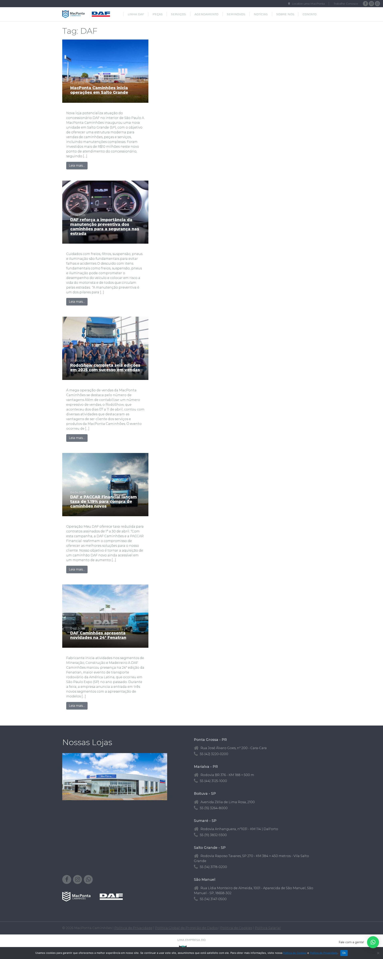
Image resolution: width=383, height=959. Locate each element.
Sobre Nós (285, 14)
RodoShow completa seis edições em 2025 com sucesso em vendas (105, 367)
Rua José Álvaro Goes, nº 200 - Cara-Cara (233, 748)
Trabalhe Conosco (346, 3)
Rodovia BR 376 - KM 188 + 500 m (227, 775)
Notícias (261, 14)
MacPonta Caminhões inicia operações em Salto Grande (99, 90)
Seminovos (236, 14)
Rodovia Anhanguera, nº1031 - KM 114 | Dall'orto (239, 829)
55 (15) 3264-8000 (214, 808)
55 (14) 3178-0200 (213, 867)
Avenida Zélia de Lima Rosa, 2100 (227, 802)
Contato (310, 14)
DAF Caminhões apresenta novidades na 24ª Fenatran (98, 635)
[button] (373, 942)
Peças (158, 14)
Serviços (178, 14)
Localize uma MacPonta (308, 3)
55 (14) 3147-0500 (213, 899)
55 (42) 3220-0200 (214, 754)
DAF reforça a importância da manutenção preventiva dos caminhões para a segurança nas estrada (104, 226)
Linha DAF (136, 14)
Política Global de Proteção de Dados (186, 928)
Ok (344, 952)
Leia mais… (78, 165)
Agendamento (206, 14)
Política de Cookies (236, 928)
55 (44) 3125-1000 (213, 781)
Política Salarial (268, 928)
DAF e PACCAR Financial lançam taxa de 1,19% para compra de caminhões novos (103, 501)
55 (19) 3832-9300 (213, 835)
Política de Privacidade (133, 928)
